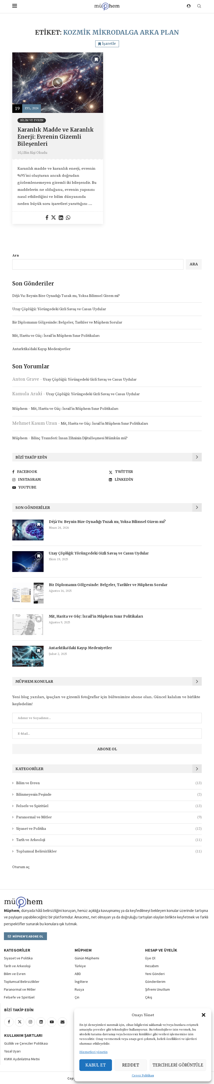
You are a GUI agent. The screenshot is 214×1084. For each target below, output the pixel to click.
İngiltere (81, 981)
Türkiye (80, 966)
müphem (83, 950)
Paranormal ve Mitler (109, 817)
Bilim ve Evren (109, 783)
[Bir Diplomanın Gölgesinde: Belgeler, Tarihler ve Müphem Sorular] (28, 593)
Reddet (130, 1065)
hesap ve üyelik (161, 950)
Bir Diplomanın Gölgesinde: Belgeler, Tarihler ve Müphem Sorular (67, 322)
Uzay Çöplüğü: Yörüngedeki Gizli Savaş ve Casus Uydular (59, 309)
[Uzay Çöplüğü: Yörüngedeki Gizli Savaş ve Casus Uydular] (28, 561)
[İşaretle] (96, 59)
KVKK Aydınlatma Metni (22, 1059)
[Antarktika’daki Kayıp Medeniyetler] (28, 656)
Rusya (79, 989)
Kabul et (95, 1065)
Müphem (19, 408)
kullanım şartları (23, 1035)
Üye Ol (150, 958)
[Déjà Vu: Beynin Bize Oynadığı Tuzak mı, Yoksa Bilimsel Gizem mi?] (28, 530)
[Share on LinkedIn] (61, 218)
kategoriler (17, 950)
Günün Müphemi (87, 958)
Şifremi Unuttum (157, 989)
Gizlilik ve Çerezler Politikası (26, 1043)
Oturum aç (21, 867)
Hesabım (152, 966)
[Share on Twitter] (53, 217)
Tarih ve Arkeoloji (109, 840)
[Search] (199, 6)
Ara (15, 255)
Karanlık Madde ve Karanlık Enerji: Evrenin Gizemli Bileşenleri (55, 136)
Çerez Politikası (143, 1075)
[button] (203, 1015)
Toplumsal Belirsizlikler (109, 851)
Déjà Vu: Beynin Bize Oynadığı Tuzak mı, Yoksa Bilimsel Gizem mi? (66, 296)
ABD (78, 974)
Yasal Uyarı (12, 1051)
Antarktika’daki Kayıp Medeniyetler (41, 349)
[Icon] (57, 82)
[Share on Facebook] (46, 218)
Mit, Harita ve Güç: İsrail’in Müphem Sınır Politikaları (55, 335)
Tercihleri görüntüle (177, 1065)
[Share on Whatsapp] (68, 218)
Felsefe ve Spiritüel (109, 806)
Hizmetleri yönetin (93, 1052)
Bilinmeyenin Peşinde (109, 794)
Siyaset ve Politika (109, 828)
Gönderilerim (155, 981)
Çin (77, 997)
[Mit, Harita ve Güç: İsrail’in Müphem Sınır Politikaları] (28, 624)
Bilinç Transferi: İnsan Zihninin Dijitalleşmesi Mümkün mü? (79, 438)
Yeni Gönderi (155, 974)
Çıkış (148, 997)
